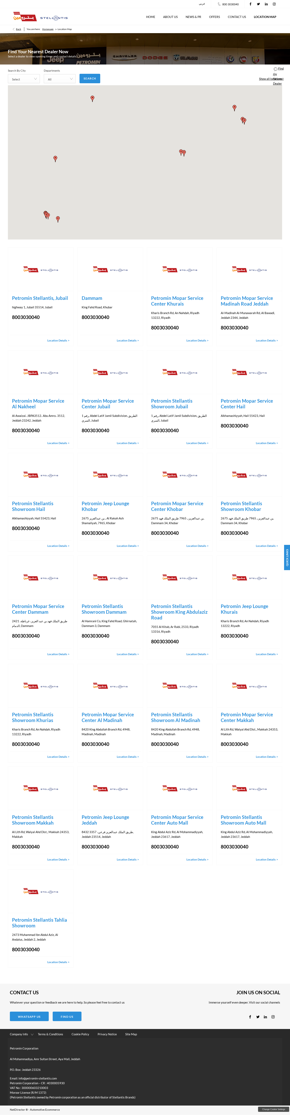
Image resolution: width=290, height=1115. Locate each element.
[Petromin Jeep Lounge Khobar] (110, 474)
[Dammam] (110, 269)
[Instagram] (274, 4)
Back (18, 29)
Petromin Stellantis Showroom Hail (32, 506)
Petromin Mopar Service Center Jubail (108, 403)
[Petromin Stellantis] (40, 16)
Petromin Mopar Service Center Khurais (177, 301)
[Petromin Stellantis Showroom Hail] (40, 474)
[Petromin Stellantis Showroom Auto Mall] (249, 788)
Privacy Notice (107, 1034)
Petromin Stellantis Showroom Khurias (32, 717)
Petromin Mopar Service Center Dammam (38, 609)
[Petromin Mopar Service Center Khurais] (179, 269)
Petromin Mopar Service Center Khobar (177, 506)
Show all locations (270, 78)
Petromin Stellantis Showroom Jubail (171, 403)
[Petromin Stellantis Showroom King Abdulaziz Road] (179, 577)
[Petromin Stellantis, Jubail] (40, 269)
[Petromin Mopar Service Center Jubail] (110, 372)
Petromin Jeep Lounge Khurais (244, 609)
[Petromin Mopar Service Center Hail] (249, 372)
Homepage (47, 29)
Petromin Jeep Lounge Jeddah (105, 820)
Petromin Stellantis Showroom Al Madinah (175, 717)
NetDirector (18, 1109)
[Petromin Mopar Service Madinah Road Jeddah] (249, 269)
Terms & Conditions (50, 1034)
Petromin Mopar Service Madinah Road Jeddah (247, 301)
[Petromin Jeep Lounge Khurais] (249, 577)
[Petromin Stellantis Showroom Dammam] (110, 577)
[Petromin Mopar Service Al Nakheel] (40, 372)
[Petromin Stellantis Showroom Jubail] (179, 372)
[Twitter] (258, 4)
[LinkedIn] (266, 4)
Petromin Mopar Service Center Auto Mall (177, 820)
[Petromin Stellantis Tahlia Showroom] (40, 891)
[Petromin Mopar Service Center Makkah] (249, 685)
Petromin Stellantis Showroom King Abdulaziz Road (179, 611)
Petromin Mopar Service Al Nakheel (38, 403)
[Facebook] (250, 4)
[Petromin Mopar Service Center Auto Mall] (179, 788)
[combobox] (24, 78)
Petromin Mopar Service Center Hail (247, 403)
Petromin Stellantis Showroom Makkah (33, 820)
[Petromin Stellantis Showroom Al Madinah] (179, 685)
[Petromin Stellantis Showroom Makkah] (40, 788)
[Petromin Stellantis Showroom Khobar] (249, 474)
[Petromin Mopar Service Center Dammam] (40, 577)
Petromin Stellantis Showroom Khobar (241, 506)
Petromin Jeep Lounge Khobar (105, 506)
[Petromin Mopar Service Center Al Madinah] (110, 685)
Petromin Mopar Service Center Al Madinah (108, 717)
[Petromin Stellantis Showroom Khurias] (40, 685)
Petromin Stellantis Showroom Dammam (104, 609)
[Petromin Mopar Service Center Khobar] (179, 474)
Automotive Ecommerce (45, 1109)
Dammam (92, 298)
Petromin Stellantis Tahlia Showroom (39, 922)
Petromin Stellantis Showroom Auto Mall (243, 820)
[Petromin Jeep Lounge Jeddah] (110, 788)
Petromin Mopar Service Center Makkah (247, 717)
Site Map (131, 1034)
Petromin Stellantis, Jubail (40, 298)
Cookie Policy (80, 1034)
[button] (48, 216)
